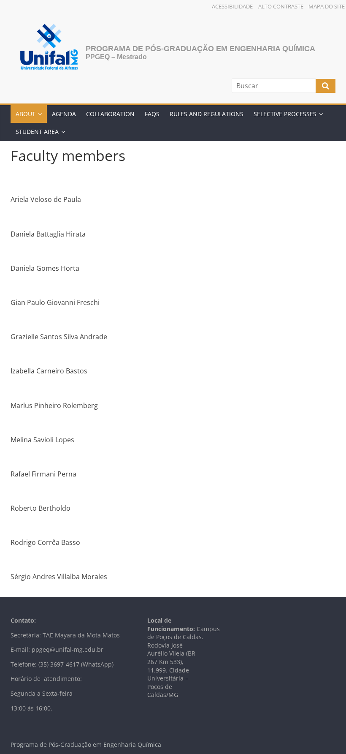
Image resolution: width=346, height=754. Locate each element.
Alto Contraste (280, 6)
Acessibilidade (232, 6)
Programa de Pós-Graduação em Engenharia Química (200, 48)
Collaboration (110, 114)
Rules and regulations (206, 114)
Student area (37, 132)
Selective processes (285, 114)
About (25, 114)
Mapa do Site (326, 6)
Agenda (64, 114)
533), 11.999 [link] (165, 666)
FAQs (152, 114)
